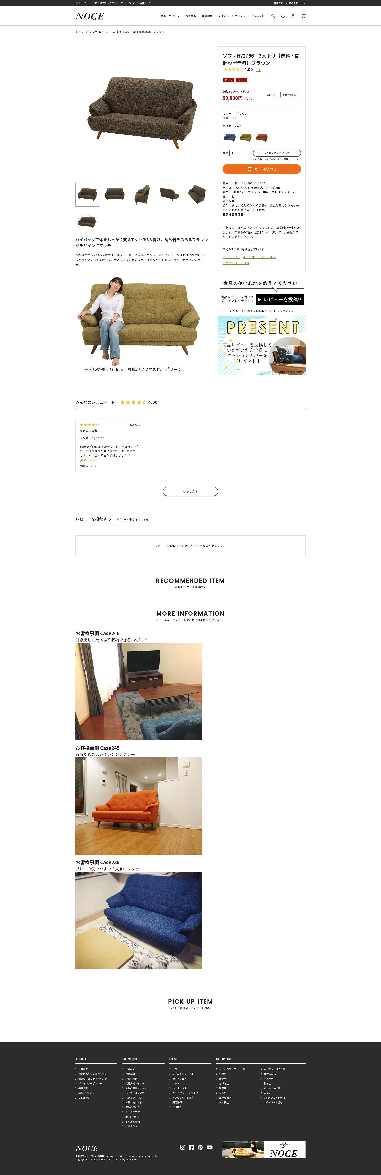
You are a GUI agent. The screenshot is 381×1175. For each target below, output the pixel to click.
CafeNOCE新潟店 (273, 1102)
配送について (132, 1116)
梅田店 (267, 1083)
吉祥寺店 (224, 1083)
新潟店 (222, 1078)
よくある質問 (132, 1121)
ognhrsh (97, 438)
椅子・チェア (179, 1078)
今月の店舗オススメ (136, 1088)
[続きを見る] (88, 460)
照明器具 (177, 1102)
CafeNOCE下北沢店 (274, 1097)
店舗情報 (278, 3)
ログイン (268, 311)
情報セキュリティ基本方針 (92, 1078)
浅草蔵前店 (225, 1097)
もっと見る (190, 491)
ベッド (176, 1083)
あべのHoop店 (272, 1088)
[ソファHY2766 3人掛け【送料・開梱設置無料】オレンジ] (262, 137)
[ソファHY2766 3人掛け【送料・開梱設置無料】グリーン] (246, 137)
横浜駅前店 (270, 1073)
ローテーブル (231, 257)
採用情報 (83, 1088)
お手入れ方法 (132, 1112)
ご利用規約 (84, 1097)
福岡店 (267, 1092)
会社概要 (83, 1069)
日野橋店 (224, 1102)
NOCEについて (86, 1092)
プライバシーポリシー (90, 1083)
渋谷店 (222, 1092)
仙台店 (222, 1073)
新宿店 (222, 1088)
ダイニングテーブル (183, 1073)
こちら (144, 519)
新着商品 (190, 16)
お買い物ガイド (133, 1102)
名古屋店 (268, 1078)
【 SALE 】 (258, 16)
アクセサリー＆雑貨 (183, 1097)
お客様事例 (131, 1078)
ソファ (176, 1069)
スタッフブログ (133, 1097)
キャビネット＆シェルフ (259, 257)
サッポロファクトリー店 (232, 1069)
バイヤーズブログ (134, 1092)
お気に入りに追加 (279, 153)
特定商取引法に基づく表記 (92, 1073)
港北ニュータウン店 (274, 1069)
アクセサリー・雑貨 (236, 263)
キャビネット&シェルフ (185, 1092)
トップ (79, 32)
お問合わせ (131, 1126)
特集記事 (207, 16)
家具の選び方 (132, 1107)
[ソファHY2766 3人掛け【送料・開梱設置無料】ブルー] (230, 137)
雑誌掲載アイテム (134, 1083)
